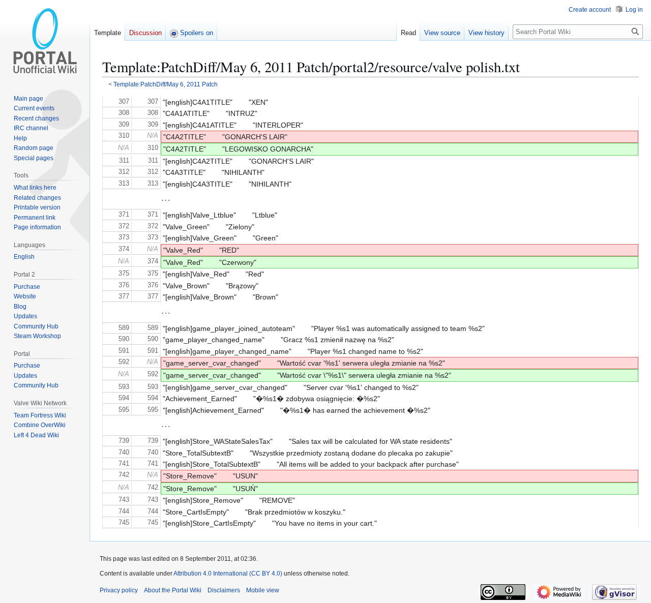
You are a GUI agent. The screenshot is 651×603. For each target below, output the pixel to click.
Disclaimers (224, 590)
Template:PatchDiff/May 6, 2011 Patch (165, 84)
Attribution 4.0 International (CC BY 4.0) (227, 573)
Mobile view (262, 590)
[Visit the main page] (44, 40)
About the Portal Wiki (172, 590)
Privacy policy (119, 590)
